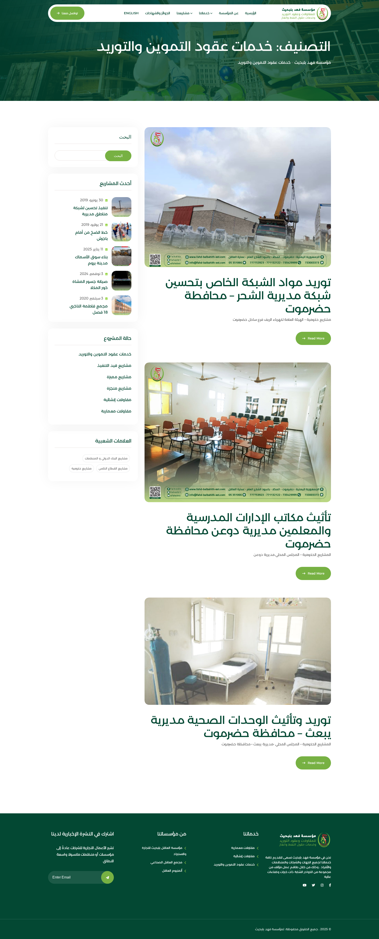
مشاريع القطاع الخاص (113, 468)
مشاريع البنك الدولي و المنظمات (106, 458)
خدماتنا (204, 13)
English (131, 13)
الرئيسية (250, 13)
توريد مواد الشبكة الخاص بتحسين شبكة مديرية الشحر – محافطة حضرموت (248, 295)
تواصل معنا (70, 13)
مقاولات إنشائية (117, 399)
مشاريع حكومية (81, 468)
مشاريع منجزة (119, 388)
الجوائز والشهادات (157, 13)
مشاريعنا (183, 13)
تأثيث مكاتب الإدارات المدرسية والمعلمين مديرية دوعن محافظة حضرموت (248, 530)
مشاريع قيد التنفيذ (114, 365)
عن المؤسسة (228, 13)
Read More (316, 338)
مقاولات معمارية (116, 411)
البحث (125, 137)
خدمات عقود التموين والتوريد (105, 354)
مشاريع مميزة (119, 377)
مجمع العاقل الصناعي (166, 862)
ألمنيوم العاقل (172, 871)
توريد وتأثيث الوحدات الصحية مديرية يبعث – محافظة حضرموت (241, 726)
